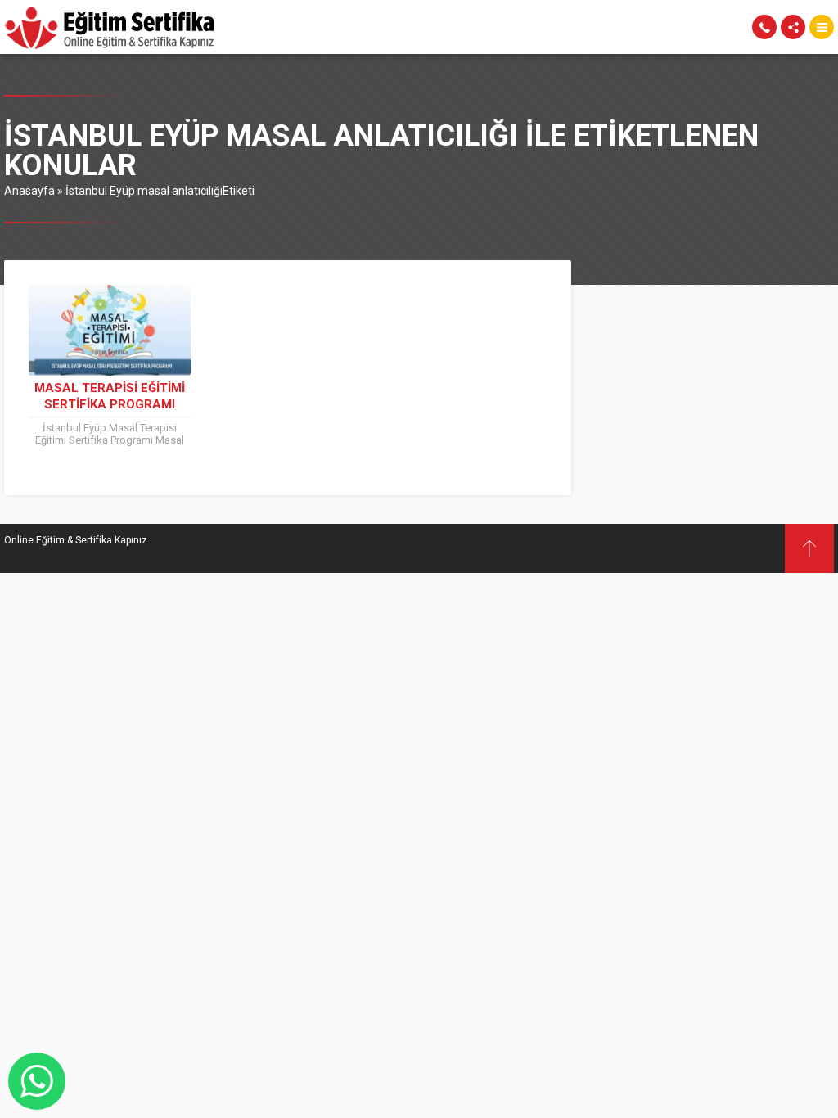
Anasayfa (29, 190)
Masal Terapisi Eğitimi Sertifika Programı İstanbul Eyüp (109, 404)
